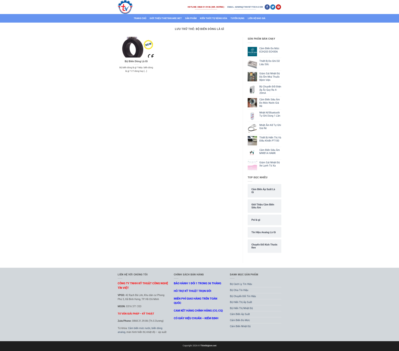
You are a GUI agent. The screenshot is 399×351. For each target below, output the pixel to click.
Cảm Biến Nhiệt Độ (240, 326)
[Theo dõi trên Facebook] (267, 7)
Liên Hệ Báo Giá (256, 18)
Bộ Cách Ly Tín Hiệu (241, 284)
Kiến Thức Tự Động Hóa (213, 18)
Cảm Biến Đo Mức (240, 320)
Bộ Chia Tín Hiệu (239, 290)
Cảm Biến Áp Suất (240, 314)
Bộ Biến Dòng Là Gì (136, 61)
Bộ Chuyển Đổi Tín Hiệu (243, 296)
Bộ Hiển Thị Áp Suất (241, 302)
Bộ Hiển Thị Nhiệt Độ (241, 308)
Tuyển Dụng (237, 18)
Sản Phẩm (191, 18)
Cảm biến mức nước (139, 328)
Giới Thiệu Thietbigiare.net (166, 18)
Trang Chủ (140, 18)
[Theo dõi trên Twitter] (272, 7)
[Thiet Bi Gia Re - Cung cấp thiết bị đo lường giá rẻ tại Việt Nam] (125, 7)
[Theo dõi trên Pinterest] (278, 7)
